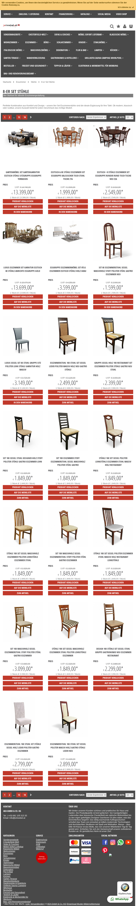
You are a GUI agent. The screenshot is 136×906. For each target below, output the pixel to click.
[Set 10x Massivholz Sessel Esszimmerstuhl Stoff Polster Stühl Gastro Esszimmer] (68, 546)
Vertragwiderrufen (42, 858)
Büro (5, 856)
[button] (120, 899)
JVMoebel (40, 847)
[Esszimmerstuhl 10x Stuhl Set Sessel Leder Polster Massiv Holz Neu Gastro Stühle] (68, 355)
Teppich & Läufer (11, 895)
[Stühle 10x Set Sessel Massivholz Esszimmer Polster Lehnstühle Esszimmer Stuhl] (23, 546)
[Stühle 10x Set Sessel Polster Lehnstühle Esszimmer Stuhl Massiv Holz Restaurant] (113, 451)
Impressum (41, 842)
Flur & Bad (8, 872)
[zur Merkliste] (118, 26)
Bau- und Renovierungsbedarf (17, 902)
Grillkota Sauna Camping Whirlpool (14, 886)
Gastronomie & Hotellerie (14, 883)
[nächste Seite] (31, 117)
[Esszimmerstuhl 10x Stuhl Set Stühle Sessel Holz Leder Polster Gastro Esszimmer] (23, 738)
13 (19, 117)
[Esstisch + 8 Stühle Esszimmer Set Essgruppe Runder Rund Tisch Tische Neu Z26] (113, 147)
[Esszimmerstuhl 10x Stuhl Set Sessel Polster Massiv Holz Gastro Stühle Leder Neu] (68, 736)
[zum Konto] (124, 26)
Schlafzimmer (9, 858)
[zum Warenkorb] (131, 26)
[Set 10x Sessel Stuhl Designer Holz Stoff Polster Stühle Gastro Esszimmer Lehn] (23, 451)
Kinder (6, 860)
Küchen (6, 876)
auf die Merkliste (22, 206)
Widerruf (40, 849)
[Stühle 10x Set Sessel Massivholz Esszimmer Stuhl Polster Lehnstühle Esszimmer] (68, 641)
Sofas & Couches (11, 844)
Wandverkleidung (11, 881)
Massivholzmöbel (11, 867)
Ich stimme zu (125, 7)
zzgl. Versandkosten (35, 904)
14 (25, 117)
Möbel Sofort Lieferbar (13, 847)
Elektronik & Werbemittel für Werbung (15, 898)
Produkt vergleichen (22, 201)
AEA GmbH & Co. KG (56, 904)
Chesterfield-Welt (11, 842)
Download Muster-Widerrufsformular (83, 904)
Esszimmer (8, 853)
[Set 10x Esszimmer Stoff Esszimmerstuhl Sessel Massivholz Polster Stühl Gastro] (68, 451)
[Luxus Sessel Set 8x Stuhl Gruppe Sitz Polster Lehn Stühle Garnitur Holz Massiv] (23, 355)
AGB (38, 844)
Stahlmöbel (8, 862)
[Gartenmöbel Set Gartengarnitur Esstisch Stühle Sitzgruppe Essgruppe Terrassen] (23, 147)
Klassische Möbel (11, 849)
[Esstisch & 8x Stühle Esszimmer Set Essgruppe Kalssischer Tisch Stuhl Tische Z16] (68, 147)
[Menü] (131, 883)
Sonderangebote (11, 840)
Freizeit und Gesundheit (14, 892)
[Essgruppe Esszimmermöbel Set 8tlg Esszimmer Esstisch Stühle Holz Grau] (68, 243)
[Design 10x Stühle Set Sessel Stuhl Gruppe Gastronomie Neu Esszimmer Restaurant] (113, 641)
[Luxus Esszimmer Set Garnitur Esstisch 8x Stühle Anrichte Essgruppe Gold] (23, 243)
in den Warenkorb (23, 211)
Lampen (7, 874)
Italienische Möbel (11, 865)
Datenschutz (41, 840)
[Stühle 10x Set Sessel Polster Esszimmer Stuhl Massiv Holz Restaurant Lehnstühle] (113, 546)
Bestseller (7, 890)
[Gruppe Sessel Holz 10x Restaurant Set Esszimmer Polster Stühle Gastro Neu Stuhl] (113, 355)
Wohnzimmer (9, 851)
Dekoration (8, 869)
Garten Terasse (10, 879)
